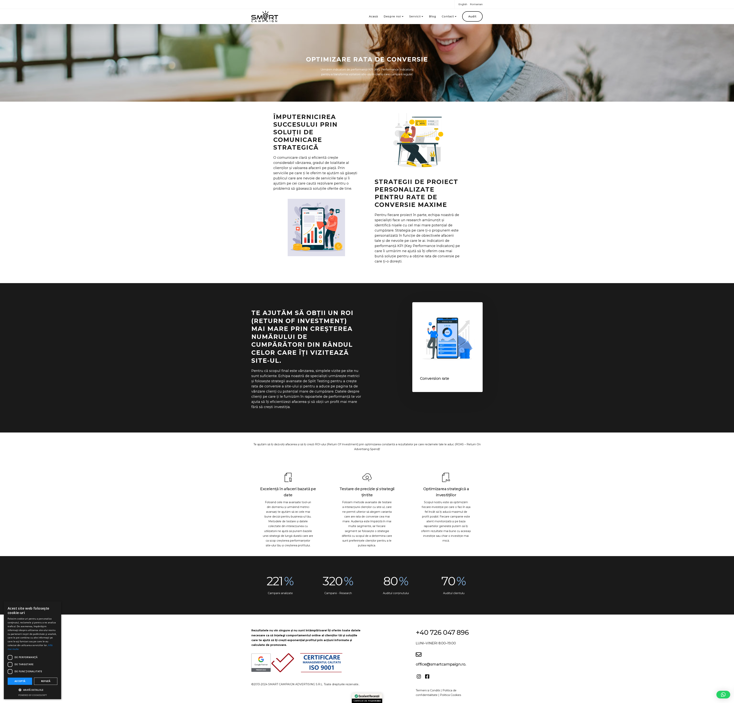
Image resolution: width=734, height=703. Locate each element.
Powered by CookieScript (32, 695)
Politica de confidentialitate (436, 693)
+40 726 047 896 (442, 632)
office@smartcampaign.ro (440, 664)
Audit (472, 16)
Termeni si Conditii (428, 690)
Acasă (373, 16)
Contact (448, 16)
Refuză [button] (45, 681)
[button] (723, 694)
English (463, 4)
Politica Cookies (450, 695)
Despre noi (392, 16)
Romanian (476, 4)
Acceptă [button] (20, 681)
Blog (432, 16)
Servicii (415, 16)
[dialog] (32, 650)
